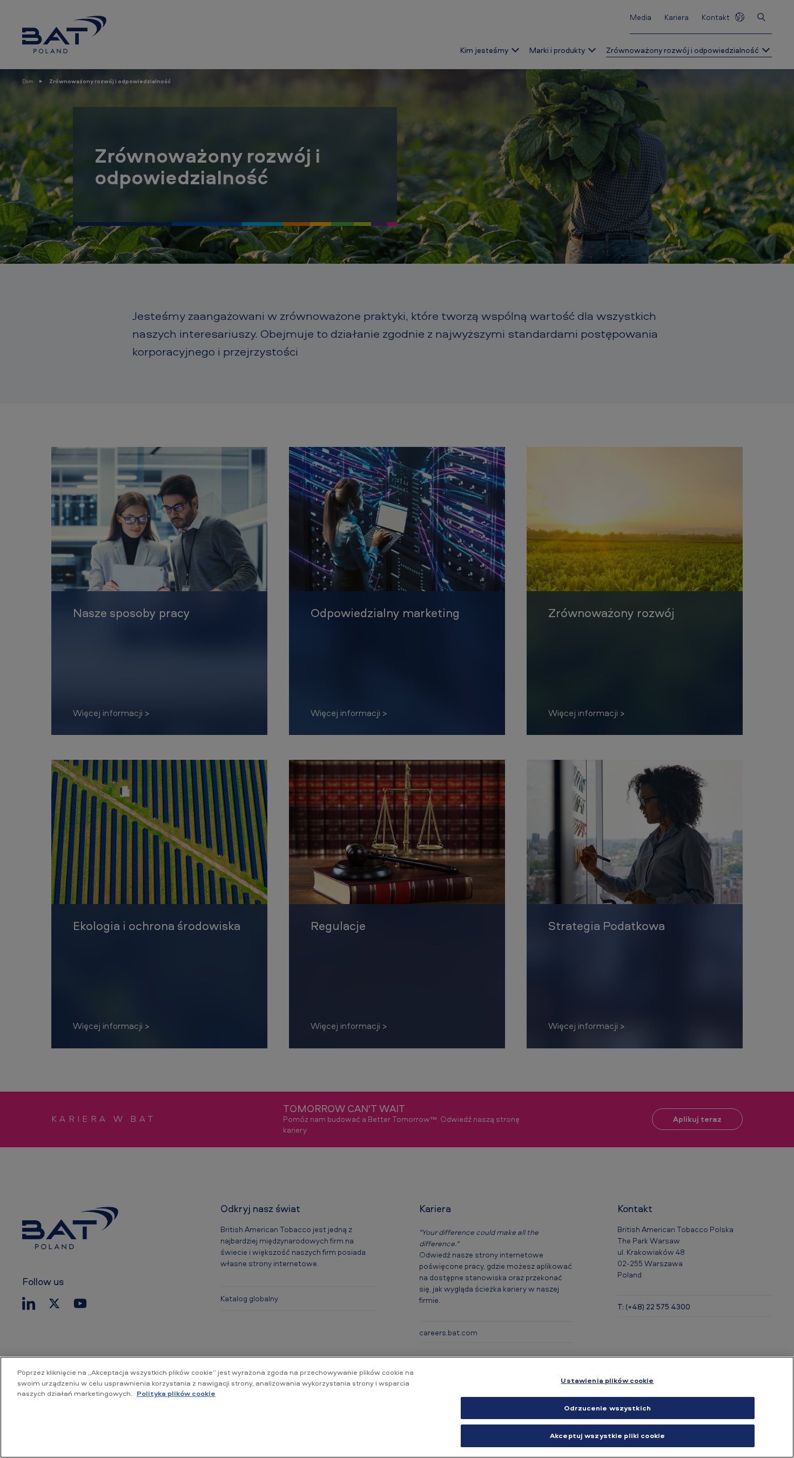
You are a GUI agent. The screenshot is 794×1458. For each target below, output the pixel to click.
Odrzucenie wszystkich (607, 1408)
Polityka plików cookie (176, 1393)
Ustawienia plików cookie (607, 1380)
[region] (397, 1407)
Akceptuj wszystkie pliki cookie (607, 1435)
